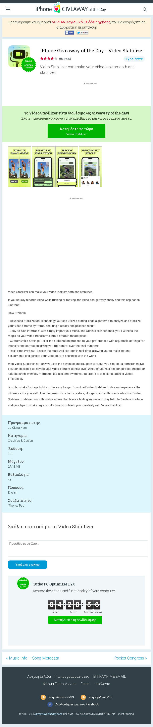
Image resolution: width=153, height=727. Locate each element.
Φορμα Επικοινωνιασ (59, 684)
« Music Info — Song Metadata (32, 658)
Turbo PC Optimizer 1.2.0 (54, 584)
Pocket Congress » (130, 658)
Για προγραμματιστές (72, 676)
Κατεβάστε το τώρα (76, 131)
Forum (85, 684)
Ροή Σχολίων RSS (100, 697)
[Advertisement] (92, 95)
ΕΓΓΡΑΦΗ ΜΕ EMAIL (109, 676)
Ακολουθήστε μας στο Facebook (77, 704)
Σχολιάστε (134, 59)
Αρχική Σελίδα (39, 676)
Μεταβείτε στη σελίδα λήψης (75, 620)
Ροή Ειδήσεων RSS (61, 697)
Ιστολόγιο (102, 684)
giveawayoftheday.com (48, 713)
